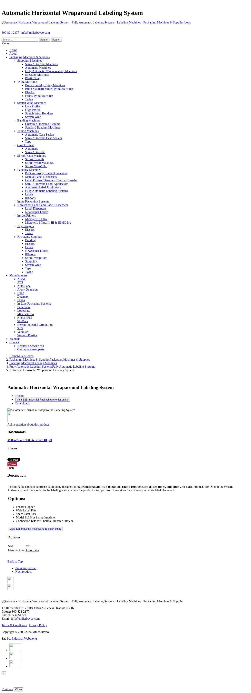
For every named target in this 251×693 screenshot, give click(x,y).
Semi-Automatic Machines (41, 64)
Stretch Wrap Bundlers (39, 113)
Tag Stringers (25, 226)
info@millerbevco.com (35, 32)
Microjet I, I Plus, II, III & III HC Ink (48, 222)
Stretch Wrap (33, 117)
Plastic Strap (32, 78)
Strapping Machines (29, 60)
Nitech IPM (24, 317)
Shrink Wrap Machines (31, 155)
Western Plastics (27, 335)
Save (13, 464)
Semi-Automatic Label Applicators (46, 183)
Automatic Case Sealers (40, 134)
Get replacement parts (30, 349)
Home (13, 50)
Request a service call (30, 345)
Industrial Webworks (24, 638)
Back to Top (15, 561)
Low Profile (32, 106)
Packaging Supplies (29, 236)
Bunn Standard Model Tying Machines (49, 88)
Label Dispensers (35, 208)
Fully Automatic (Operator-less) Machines (51, 71)
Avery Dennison (27, 289)
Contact (14, 342)
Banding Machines (29, 120)
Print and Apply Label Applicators (46, 173)
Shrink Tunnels (34, 159)
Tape (28, 141)
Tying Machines (27, 81)
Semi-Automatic (35, 152)
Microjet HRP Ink (36, 219)
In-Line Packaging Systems (34, 303)
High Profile (32, 110)
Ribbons (30, 198)
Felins (21, 300)
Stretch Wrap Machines (31, 102)
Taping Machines (28, 131)
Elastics (30, 92)
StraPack (22, 321)
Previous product (25, 568)
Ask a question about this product (28, 424)
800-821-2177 (10, 32)
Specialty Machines (37, 74)
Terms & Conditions (14, 625)
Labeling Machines (29, 169)
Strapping (31, 261)
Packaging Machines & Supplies (29, 57)
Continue (7, 689)
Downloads (22, 403)
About (13, 53)
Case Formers (25, 145)
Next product (23, 571)
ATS (20, 282)
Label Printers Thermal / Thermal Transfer (51, 180)
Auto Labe (24, 286)
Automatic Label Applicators (43, 187)
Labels (29, 194)
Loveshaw (23, 310)
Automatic (31, 148)
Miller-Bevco (25, 314)
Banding (30, 240)
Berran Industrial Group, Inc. (35, 324)
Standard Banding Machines (42, 127)
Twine (29, 99)
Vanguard (23, 331)
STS (20, 328)
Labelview (23, 307)
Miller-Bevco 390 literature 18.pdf (29, 440)
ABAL (21, 279)
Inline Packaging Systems (33, 201)
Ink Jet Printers (26, 215)
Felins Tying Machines (39, 95)
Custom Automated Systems (42, 124)
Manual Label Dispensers (41, 176)
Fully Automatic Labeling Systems (46, 191)
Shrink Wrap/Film (36, 166)
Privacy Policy (38, 625)
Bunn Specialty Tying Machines (45, 85)
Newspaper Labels (36, 212)
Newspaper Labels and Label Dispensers (42, 205)
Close (18, 689)
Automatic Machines (38, 67)
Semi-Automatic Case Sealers (43, 138)
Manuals (14, 338)
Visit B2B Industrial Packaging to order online (42, 399)
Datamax (22, 296)
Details (19, 395)
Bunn (20, 293)
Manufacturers (18, 275)
